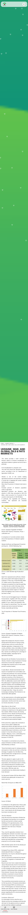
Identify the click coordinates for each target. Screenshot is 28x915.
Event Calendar (14, 909)
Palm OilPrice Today (5, 909)
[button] (24, 4)
